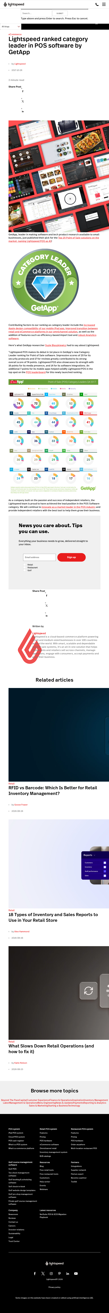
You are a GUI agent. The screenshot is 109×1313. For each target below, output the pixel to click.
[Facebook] (22, 92)
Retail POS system (48, 1129)
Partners (75, 1162)
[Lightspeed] (13, 4)
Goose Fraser (21, 804)
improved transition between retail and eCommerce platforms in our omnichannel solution (53, 330)
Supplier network (78, 1170)
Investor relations (16, 1229)
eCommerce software (49, 1144)
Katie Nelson (20, 1062)
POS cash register (16, 1141)
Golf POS (12, 1169)
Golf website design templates (22, 1190)
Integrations (76, 1166)
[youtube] (76, 1273)
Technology (74, 1105)
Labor (6, 1102)
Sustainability (14, 1233)
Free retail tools (47, 1170)
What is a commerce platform (21, 1148)
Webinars (44, 1189)
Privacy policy (54, 1287)
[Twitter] (22, 102)
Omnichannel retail (48, 1148)
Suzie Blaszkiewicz (55, 345)
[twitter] (43, 1273)
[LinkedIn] (22, 112)
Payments (78, 1102)
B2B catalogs (45, 1156)
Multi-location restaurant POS (84, 1148)
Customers (45, 1178)
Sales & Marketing (38, 1105)
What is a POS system (18, 1144)
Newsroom (13, 1214)
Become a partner (79, 1178)
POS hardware (46, 1141)
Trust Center (14, 1241)
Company (13, 1210)
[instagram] (51, 1273)
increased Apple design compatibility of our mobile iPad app (52, 326)
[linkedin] (67, 1273)
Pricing (43, 1137)
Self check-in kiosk (17, 1186)
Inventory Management (96, 1100)
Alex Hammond (21, 931)
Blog (42, 1166)
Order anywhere (78, 1144)
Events (43, 1185)
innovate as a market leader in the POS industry (69, 507)
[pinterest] (59, 1273)
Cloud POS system (17, 1137)
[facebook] (34, 1273)
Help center (45, 1182)
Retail (12, 783)
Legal (11, 1237)
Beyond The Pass (10, 1100)
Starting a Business (58, 1105)
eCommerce (15, 34)
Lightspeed (20, 63)
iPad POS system (16, 1133)
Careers (12, 1226)
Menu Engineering (46, 1102)
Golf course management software (20, 1163)
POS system (14, 1129)
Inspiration (78, 1100)
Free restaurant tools (49, 1174)
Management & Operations (23, 1102)
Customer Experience (38, 1100)
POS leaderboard (36, 372)
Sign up (71, 557)
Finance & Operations (61, 1100)
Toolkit (74, 1182)
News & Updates (64, 1102)
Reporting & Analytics (94, 1102)
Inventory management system (53, 1152)
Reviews (12, 1218)
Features (44, 1133)
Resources (45, 1162)
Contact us (13, 1222)
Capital (23, 1100)
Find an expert (77, 1174)
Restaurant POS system (82, 1129)
